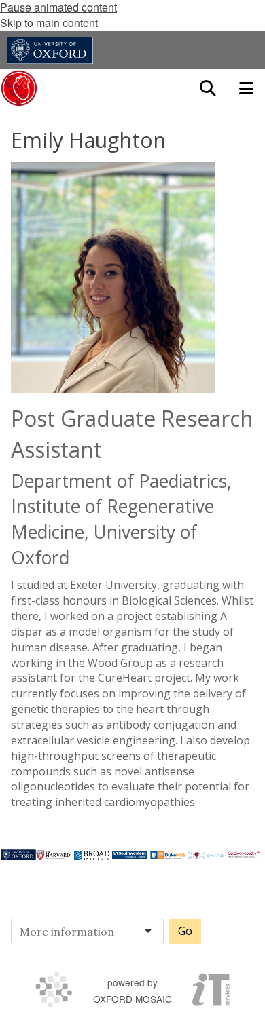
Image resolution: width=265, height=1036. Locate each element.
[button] (208, 88)
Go (185, 930)
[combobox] (91, 931)
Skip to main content (49, 23)
